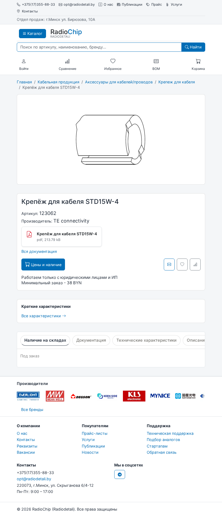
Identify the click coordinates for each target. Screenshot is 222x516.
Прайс (156, 4)
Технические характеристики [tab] (146, 340)
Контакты (30, 11)
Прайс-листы (94, 433)
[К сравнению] (195, 264)
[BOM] (156, 61)
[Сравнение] (67, 61)
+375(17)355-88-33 (38, 4)
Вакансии (26, 452)
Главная (24, 82)
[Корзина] (198, 61)
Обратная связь (162, 452)
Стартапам (157, 446)
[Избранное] (113, 61)
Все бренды (32, 409)
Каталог (34, 33)
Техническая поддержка (170, 433)
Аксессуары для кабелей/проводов (119, 82)
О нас (108, 4)
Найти (195, 47)
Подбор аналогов (163, 439)
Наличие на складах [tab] (45, 340)
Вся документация (39, 251)
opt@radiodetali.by (79, 4)
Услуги (176, 4)
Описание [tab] (197, 340)
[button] (24, 61)
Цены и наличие (45, 264)
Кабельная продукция (58, 82)
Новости (90, 452)
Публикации (132, 4)
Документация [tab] (91, 340)
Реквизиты (27, 446)
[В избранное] (182, 264)
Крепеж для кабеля (176, 82)
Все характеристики (41, 315)
